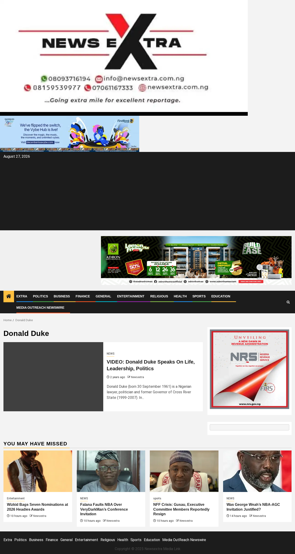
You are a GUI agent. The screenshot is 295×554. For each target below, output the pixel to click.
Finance (83, 296)
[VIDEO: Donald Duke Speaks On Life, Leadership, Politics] (53, 376)
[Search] (288, 302)
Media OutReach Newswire (40, 307)
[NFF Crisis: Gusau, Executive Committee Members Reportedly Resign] (184, 471)
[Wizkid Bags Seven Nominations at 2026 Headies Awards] (37, 471)
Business (62, 296)
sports (157, 498)
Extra (21, 296)
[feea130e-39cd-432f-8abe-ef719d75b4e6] (69, 133)
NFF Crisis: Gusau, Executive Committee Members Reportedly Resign (181, 509)
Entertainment (131, 296)
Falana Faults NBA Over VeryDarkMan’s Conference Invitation (104, 509)
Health (180, 296)
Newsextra (137, 377)
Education (220, 296)
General (103, 296)
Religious (159, 296)
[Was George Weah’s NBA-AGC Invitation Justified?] (257, 471)
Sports (199, 296)
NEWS (110, 353)
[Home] (8, 296)
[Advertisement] (147, 194)
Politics (40, 296)
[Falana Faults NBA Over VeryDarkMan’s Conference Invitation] (111, 471)
